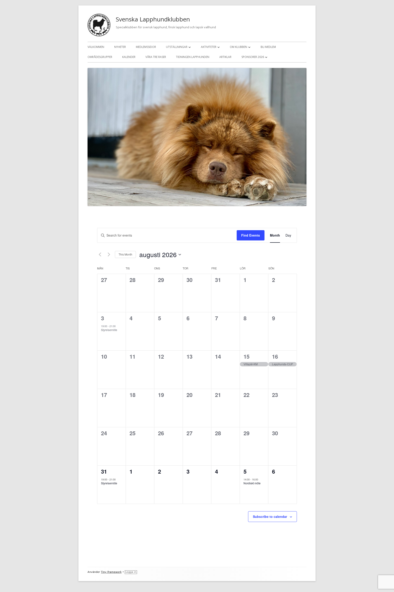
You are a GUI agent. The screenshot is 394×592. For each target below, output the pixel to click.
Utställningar (176, 47)
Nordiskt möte (252, 483)
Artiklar (225, 57)
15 (246, 356)
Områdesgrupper (100, 57)
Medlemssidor (146, 47)
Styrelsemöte (109, 330)
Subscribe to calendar (270, 516)
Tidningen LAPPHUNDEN (192, 57)
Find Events (250, 235)
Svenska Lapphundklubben (153, 19)
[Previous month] (100, 254)
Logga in (130, 572)
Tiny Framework (111, 572)
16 (275, 356)
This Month (125, 254)
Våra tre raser (155, 57)
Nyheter (120, 47)
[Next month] (108, 254)
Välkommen (96, 47)
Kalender (128, 57)
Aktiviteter (208, 47)
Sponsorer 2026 (252, 57)
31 (104, 471)
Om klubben (238, 47)
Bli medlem (268, 47)
